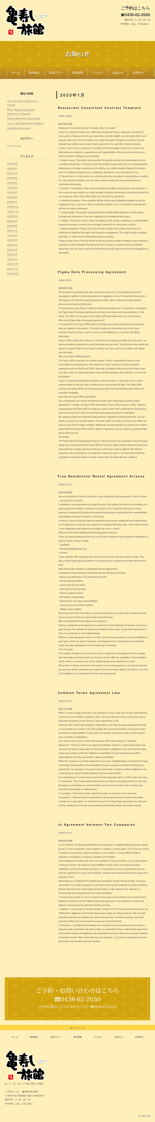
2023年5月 (12, 182)
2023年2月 (12, 197)
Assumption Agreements (19, 128)
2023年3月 (12, 192)
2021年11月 (13, 268)
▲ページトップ (77, 1027)
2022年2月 (12, 254)
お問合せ (137, 72)
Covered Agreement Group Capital (23, 118)
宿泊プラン (56, 72)
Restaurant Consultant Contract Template (99, 107)
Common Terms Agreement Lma (89, 692)
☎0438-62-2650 (135, 14)
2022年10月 (13, 216)
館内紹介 (34, 72)
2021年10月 (13, 273)
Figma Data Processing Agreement (92, 272)
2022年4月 (12, 244)
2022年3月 (12, 249)
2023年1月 (12, 201)
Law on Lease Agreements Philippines (25, 123)
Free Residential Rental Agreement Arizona (101, 476)
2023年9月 (12, 163)
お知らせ (117, 72)
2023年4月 (12, 187)
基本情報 (77, 72)
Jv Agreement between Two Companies (96, 824)
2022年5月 (12, 239)
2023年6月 (12, 177)
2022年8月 (12, 225)
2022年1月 (12, 259)
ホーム (16, 72)
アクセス (97, 72)
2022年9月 (12, 220)
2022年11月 (13, 211)
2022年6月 (12, 235)
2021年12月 (13, 263)
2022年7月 (12, 230)
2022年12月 (13, 206)
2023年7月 (12, 173)
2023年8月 (12, 168)
